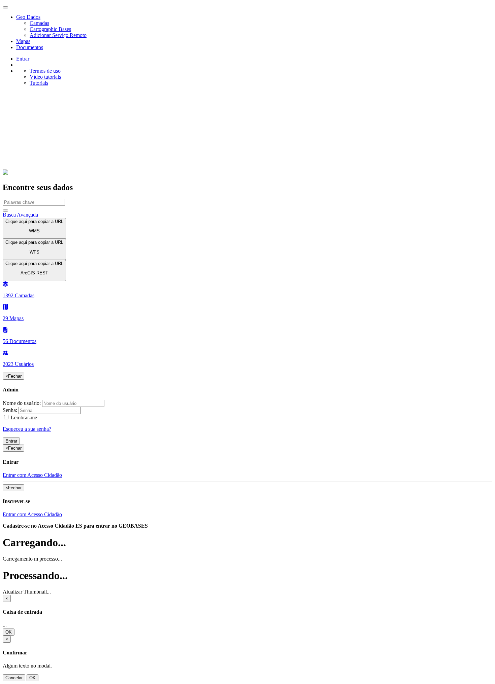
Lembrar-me (23, 417)
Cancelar (14, 677)
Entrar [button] (22, 59)
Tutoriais (39, 83)
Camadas (39, 23)
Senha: (10, 410)
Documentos (29, 47)
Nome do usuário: (22, 403)
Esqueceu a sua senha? (27, 429)
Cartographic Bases (50, 29)
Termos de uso (45, 71)
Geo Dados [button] (28, 17)
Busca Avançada (20, 215)
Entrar (11, 441)
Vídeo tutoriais (45, 77)
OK (8, 632)
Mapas (23, 41)
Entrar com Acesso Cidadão (32, 475)
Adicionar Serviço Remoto (58, 35)
